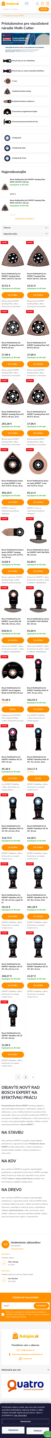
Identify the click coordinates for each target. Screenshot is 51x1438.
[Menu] (47, 3)
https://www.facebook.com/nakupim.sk (27, 1354)
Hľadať (43, 9)
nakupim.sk (27, 1358)
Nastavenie (25, 1421)
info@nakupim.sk (27, 1350)
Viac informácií (20, 1415)
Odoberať (41, 1306)
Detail (13, 709)
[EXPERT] (13, 256)
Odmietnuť (13, 1430)
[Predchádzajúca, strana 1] (25, 1077)
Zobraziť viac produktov (24, 219)
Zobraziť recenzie (17, 1249)
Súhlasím (38, 1430)
